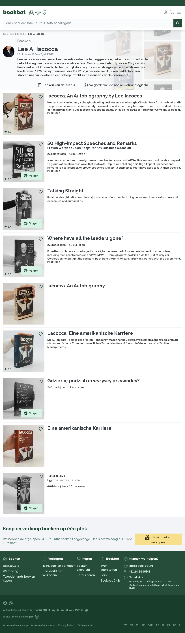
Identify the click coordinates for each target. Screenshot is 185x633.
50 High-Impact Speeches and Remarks (92, 143)
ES (157, 625)
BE (174, 625)
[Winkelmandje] (172, 12)
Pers (103, 575)
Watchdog (10, 571)
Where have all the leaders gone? (85, 238)
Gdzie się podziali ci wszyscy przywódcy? (93, 380)
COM (150, 625)
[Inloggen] (166, 12)
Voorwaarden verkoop (43, 625)
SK (131, 625)
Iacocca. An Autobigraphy (76, 285)
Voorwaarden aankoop (15, 625)
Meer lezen (53, 113)
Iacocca (56, 475)
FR (168, 625)
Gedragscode (85, 625)
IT (163, 625)
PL (180, 625)
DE (143, 625)
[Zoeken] (177, 23)
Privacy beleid (66, 625)
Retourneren (86, 575)
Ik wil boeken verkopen (58, 565)
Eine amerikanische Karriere (79, 428)
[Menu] (179, 12)
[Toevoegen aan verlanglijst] (40, 96)
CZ (125, 625)
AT (137, 625)
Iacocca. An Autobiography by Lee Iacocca (94, 96)
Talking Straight (65, 190)
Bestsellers (11, 565)
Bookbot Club (110, 580)
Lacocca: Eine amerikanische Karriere (90, 333)
